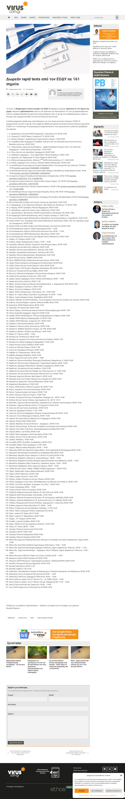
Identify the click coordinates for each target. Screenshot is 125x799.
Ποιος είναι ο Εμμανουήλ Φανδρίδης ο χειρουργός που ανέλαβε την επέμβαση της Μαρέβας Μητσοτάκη (105, 154)
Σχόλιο (11, 714)
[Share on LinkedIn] (17, 94)
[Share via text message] (27, 94)
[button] (121, 775)
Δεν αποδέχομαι (97, 791)
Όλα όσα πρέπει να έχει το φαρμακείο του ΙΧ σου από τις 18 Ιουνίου (111, 143)
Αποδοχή (82, 791)
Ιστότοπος (12, 704)
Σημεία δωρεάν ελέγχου (45, 618)
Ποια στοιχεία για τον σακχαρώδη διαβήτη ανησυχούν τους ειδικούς (76, 752)
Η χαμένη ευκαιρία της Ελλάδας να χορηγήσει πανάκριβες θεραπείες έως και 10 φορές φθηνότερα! (106, 53)
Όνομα (11, 695)
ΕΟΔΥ (32, 618)
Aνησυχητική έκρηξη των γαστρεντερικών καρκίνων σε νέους (111, 132)
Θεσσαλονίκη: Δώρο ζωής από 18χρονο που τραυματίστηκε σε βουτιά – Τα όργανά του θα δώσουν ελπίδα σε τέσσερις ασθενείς (105, 167)
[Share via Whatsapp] (22, 94)
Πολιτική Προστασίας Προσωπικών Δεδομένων (103, 795)
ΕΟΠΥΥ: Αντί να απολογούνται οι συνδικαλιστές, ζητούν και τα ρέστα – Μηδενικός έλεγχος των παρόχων (105, 60)
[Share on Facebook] (8, 94)
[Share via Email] (31, 94)
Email (51, 695)
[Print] (36, 94)
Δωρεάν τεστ (22, 618)
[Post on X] (13, 94)
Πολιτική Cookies (84, 795)
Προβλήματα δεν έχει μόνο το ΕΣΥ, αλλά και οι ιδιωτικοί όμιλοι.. (104, 47)
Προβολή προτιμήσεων (113, 791)
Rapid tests (11, 618)
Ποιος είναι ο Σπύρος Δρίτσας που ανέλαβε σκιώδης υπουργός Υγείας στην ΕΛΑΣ (111, 178)
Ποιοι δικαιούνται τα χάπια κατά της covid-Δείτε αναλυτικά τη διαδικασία (20, 752)
